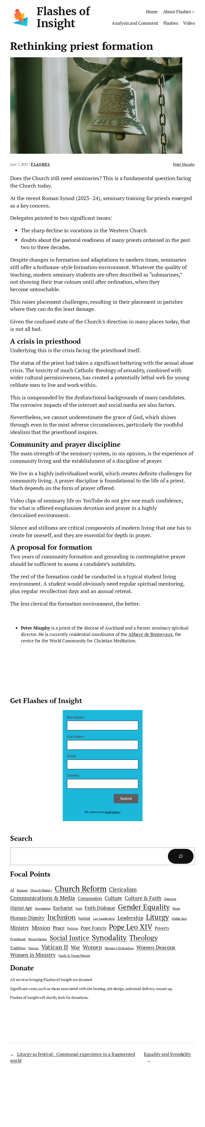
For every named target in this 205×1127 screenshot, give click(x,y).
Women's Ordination (119, 948)
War (75, 947)
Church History (41, 890)
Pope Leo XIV (130, 927)
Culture (113, 898)
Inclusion (61, 917)
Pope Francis (93, 928)
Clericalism (123, 889)
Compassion (90, 898)
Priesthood (18, 939)
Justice (84, 918)
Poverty (162, 928)
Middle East (179, 919)
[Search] (181, 856)
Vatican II (54, 947)
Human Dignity (27, 917)
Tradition (17, 948)
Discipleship (42, 908)
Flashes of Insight (63, 17)
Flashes (40, 164)
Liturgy (157, 917)
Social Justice (69, 937)
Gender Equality (144, 907)
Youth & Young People (74, 956)
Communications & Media (42, 898)
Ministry (19, 927)
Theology (143, 937)
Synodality (109, 937)
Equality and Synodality (167, 1054)
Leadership (130, 917)
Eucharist (63, 908)
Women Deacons (156, 947)
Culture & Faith (143, 898)
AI (12, 890)
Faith (79, 908)
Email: (71, 756)
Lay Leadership (104, 919)
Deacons (170, 899)
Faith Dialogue (100, 908)
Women (92, 947)
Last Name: (75, 737)
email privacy (112, 811)
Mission (41, 927)
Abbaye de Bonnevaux (150, 634)
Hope (176, 908)
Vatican (33, 948)
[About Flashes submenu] (193, 11)
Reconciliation (37, 939)
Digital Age (21, 908)
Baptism (22, 890)
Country (73, 775)
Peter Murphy (184, 164)
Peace (59, 928)
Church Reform (81, 888)
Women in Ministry (32, 954)
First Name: (76, 717)
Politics (72, 928)
